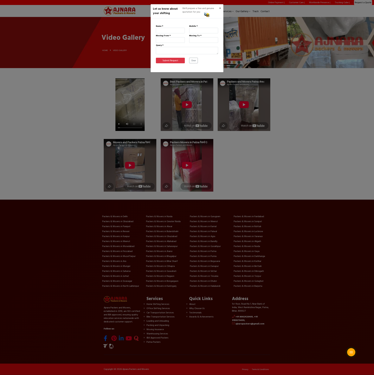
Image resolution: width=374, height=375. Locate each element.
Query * (159, 45)
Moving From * (163, 35)
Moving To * (195, 35)
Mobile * (193, 26)
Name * (159, 26)
